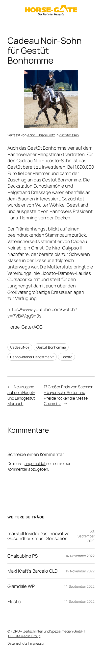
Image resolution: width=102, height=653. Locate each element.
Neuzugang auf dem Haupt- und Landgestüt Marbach (21, 395)
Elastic (14, 601)
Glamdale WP (21, 586)
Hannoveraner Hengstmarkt (32, 356)
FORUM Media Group (24, 636)
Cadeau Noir (29, 160)
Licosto (66, 356)
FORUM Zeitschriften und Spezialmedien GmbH (47, 631)
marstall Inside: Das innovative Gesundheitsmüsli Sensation (38, 536)
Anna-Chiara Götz (41, 135)
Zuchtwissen (69, 135)
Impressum (38, 643)
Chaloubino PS (22, 556)
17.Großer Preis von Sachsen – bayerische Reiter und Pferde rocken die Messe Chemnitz (68, 395)
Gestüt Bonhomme (51, 347)
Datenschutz (17, 643)
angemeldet (35, 463)
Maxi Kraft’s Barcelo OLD (32, 571)
